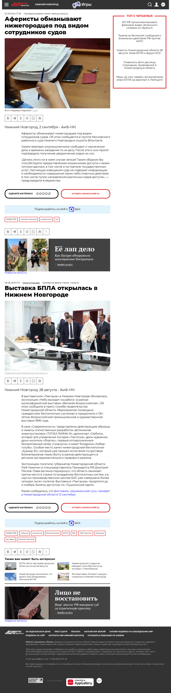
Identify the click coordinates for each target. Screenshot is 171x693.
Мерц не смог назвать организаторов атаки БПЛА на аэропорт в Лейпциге (139, 78)
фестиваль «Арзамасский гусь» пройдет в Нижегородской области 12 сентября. (65, 492)
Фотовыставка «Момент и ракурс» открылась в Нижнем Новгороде (89, 575)
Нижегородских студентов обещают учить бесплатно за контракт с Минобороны (87, 566)
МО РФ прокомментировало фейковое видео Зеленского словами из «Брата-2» (139, 25)
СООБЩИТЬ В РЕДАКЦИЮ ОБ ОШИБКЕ (106, 635)
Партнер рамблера (54, 681)
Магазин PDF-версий (95, 632)
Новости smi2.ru (16, 272)
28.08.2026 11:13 (12, 282)
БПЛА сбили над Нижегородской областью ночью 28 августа (36, 564)
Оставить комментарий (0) (85, 194)
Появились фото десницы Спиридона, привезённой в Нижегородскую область (140, 65)
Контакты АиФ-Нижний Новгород (66, 635)
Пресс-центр (60, 632)
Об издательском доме (38, 632)
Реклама (75, 632)
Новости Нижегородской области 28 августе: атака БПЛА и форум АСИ (140, 52)
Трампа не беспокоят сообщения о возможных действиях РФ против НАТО (139, 38)
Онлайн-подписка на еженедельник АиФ (131, 632)
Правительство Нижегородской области (26, 373)
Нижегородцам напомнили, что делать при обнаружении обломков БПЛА (35, 577)
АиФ (35, 110)
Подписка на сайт (35, 635)
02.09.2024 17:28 (13, 13)
